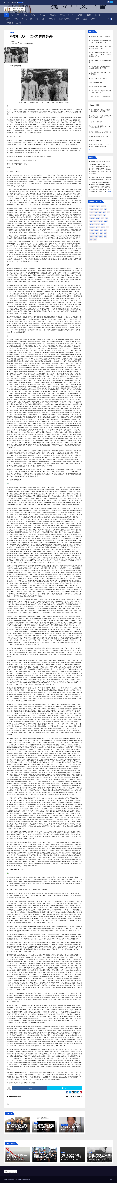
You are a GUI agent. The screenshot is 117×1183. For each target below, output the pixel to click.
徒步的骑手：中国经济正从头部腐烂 (99, 36)
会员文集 (93, 19)
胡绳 (32, 43)
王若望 (96, 230)
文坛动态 (62, 15)
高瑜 (95, 239)
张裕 (102, 218)
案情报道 (36, 1152)
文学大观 (8, 19)
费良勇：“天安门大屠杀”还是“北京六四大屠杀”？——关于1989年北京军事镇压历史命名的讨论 (100, 54)
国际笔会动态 (53, 15)
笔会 (105, 230)
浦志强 (103, 227)
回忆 (66, 1124)
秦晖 (101, 230)
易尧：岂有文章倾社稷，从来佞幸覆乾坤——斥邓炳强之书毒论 (71, 1157)
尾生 (100, 215)
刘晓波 (91, 212)
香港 (105, 236)
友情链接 (85, 19)
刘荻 (100, 212)
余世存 (96, 209)
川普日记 (92, 218)
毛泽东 (97, 227)
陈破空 (100, 236)
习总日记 (92, 206)
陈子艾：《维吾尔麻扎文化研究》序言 (100, 132)
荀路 (101, 233)
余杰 (101, 209)
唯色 (91, 215)
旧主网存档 (52, 19)
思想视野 (89, 15)
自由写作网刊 (9, 23)
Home (111, 1179)
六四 (105, 209)
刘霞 (104, 212)
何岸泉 (91, 209)
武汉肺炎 (92, 227)
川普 (104, 215)
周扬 (25, 43)
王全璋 (91, 230)
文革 (106, 218)
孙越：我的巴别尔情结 (73, 1096)
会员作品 (80, 15)
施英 (91, 221)
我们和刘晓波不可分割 (65, 19)
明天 (31, 19)
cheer (73, 1129)
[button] (108, 19)
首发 (37, 19)
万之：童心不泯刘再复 (70, 1127)
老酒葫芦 (92, 233)
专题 (43, 19)
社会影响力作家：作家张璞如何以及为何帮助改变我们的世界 (44, 1127)
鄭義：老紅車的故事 (95, 140)
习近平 (97, 206)
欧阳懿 (103, 224)
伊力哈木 (103, 206)
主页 (18, 15)
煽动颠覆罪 (41, 1152)
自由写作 (16, 19)
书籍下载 (76, 19)
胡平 (97, 233)
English (27, 23)
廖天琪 (97, 218)
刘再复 (22, 43)
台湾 (108, 212)
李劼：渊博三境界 (15, 1096)
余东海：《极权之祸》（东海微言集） (100, 97)
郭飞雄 (91, 236)
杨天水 (95, 221)
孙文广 (95, 215)
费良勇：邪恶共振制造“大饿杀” (98, 86)
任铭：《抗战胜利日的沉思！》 (98, 78)
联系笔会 (25, 15)
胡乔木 (28, 43)
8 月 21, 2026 (39, 1159)
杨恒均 (100, 221)
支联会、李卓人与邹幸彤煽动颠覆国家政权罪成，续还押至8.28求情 (44, 1157)
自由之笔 (24, 19)
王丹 (107, 227)
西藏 (105, 233)
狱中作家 (70, 15)
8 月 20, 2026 (93, 1159)
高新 (91, 239)
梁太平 (91, 224)
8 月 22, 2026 (11, 1159)
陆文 (96, 236)
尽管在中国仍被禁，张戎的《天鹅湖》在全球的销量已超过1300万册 (17, 1127)
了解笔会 (33, 15)
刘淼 (96, 212)
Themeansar (27, 1179)
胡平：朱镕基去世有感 (95, 82)
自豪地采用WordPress (9, 1179)
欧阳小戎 (97, 224)
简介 (12, 15)
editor (14, 41)
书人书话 (97, 15)
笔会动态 (42, 15)
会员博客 (18, 23)
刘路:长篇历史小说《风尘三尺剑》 (99, 136)
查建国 (106, 221)
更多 (90, 150)
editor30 (20, 1129)
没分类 (8, 1152)
